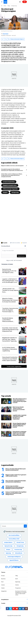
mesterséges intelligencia (14, 556)
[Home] (1, 5)
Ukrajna (8, 549)
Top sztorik (6, 396)
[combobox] (14, 526)
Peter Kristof (5, 33)
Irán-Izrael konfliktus (14, 535)
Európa (3, 575)
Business (3, 578)
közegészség (20, 546)
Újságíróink (4, 591)
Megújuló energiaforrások (9, 185)
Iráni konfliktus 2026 (14, 538)
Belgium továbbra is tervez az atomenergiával (12, 165)
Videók (3, 588)
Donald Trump (20, 542)
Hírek (5, 5)
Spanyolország (8, 546)
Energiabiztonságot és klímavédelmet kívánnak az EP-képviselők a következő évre (12, 169)
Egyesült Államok (14, 560)
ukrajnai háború (8, 542)
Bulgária (5, 192)
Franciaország (18, 549)
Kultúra (17, 584)
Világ (9, 5)
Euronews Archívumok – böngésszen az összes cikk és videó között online (21, 592)
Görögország (14, 5)
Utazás (3, 584)
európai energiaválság (8, 181)
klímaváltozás (18, 553)
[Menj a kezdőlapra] (5, 2)
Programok (18, 588)
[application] (14, 22)
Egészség (8, 553)
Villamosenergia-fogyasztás (10, 188)
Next (2, 581)
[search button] (25, 526)
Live (25, 1)
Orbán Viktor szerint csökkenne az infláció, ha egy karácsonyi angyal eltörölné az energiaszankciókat (11, 175)
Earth (16, 578)
